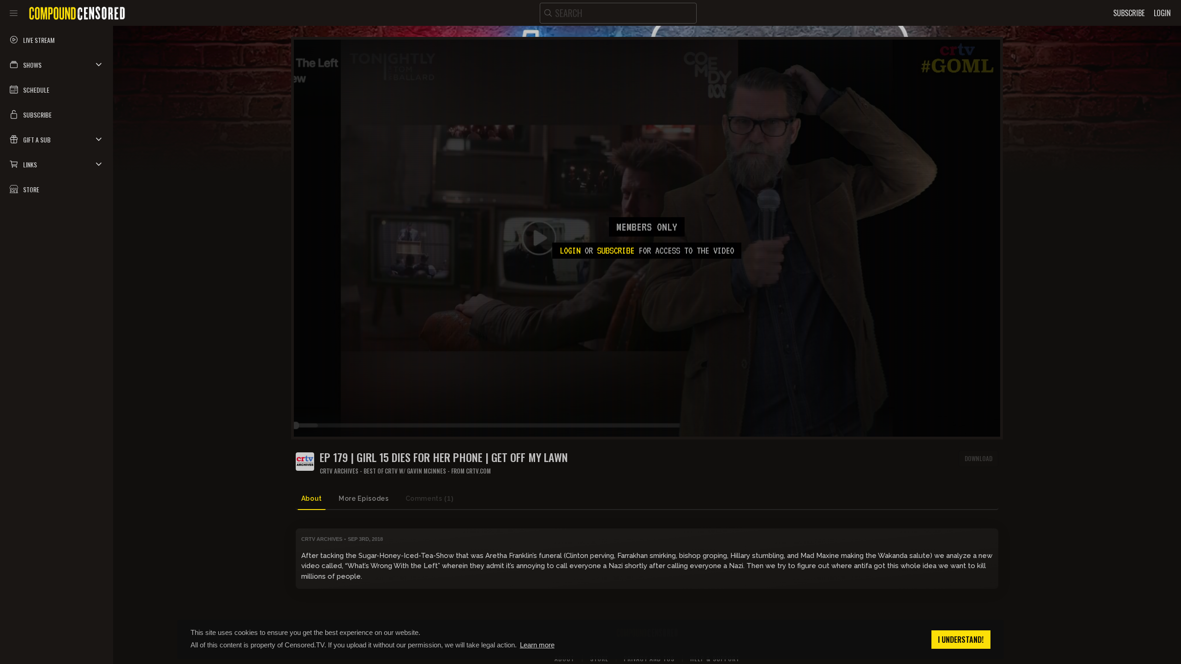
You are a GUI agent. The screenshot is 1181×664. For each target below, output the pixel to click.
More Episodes (363, 498)
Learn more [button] (537, 645)
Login (570, 250)
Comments (430, 498)
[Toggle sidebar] (14, 13)
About (311, 498)
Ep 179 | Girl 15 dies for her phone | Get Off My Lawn (444, 457)
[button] (56, 64)
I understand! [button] (961, 639)
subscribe (615, 250)
